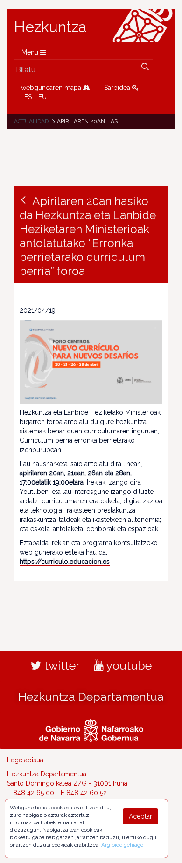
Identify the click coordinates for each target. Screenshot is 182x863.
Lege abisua (25, 760)
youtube (128, 665)
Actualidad (31, 121)
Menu (30, 52)
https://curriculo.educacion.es (65, 561)
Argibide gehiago (122, 845)
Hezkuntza (50, 27)
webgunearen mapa (52, 87)
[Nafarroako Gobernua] (91, 729)
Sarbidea (118, 87)
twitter (61, 665)
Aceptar (140, 816)
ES (28, 97)
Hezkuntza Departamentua (91, 697)
